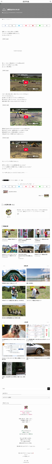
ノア (19, 180)
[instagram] (27, 460)
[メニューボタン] (1, 1)
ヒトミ (8, 217)
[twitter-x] (26, 460)
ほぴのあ (26, 1)
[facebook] (24, 460)
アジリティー (6, 12)
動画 (22, 180)
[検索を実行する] (48, 388)
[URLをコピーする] (47, 25)
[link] (18, 214)
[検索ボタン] (50, 1)
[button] (5, 25)
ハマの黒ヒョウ (26, 456)
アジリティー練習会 (14, 180)
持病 (20, 418)
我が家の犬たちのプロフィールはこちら (26, 446)
